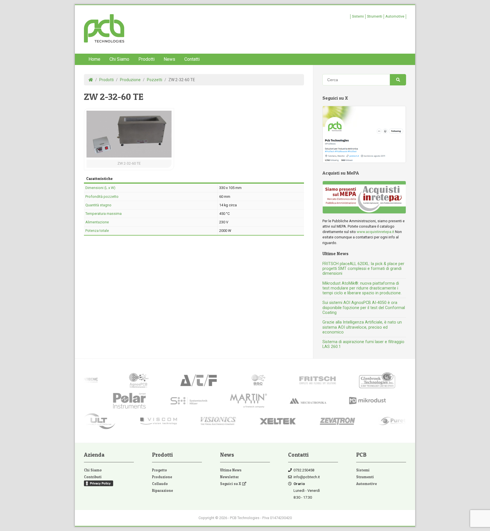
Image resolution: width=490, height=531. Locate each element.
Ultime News (231, 470)
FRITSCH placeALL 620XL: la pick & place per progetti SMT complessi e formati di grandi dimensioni (363, 268)
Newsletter (229, 477)
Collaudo (160, 484)
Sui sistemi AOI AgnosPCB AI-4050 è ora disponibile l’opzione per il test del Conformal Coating (363, 307)
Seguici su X (230, 484)
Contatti (192, 59)
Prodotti (146, 59)
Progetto (159, 470)
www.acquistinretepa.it (375, 232)
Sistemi (358, 16)
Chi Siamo (119, 59)
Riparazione (162, 490)
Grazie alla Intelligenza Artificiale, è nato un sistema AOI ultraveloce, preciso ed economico (362, 327)
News (169, 59)
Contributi (93, 477)
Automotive (394, 16)
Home (94, 59)
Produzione (162, 477)
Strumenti (374, 16)
